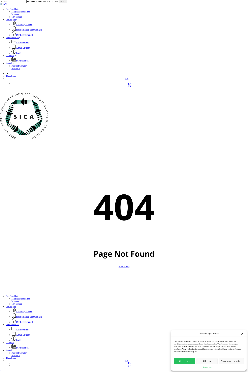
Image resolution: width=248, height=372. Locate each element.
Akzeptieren (184, 361)
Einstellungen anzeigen (231, 361)
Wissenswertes (12, 324)
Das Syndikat (12, 296)
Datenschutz (207, 367)
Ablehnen (207, 361)
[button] (242, 333)
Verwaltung (16, 304)
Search (63, 1)
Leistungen (11, 306)
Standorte (15, 355)
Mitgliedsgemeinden (20, 298)
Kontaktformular (19, 353)
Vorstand (15, 301)
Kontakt (9, 350)
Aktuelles (10, 342)
